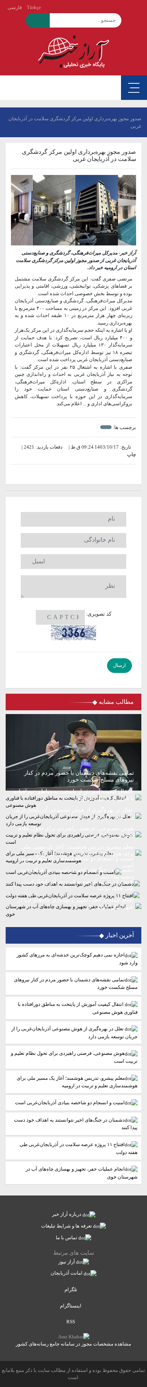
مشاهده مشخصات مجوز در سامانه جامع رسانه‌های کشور (73, 1344)
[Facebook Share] (70, 474)
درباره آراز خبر (67, 1214)
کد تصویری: (99, 614)
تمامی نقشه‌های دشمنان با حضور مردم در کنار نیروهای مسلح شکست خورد (76, 983)
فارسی (15, 7)
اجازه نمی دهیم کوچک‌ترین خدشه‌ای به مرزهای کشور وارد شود (77, 959)
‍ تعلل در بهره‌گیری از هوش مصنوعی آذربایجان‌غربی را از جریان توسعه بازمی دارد (74, 1032)
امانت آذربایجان (67, 1273)
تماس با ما (67, 1237)
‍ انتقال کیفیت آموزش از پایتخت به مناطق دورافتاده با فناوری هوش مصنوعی (78, 1008)
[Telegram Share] (62, 474)
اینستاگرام (71, 1306)
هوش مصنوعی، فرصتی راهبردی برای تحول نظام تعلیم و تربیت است (74, 1057)
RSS (71, 1321)
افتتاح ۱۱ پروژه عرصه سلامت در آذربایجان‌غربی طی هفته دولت (79, 1148)
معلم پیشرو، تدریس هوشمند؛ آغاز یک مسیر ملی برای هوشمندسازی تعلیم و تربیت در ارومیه (77, 1082)
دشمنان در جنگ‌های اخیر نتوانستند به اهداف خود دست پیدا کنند (76, 1124)
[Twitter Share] (85, 474)
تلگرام (71, 1289)
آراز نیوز (67, 1261)
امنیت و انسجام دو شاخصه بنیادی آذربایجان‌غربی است (70, 1102)
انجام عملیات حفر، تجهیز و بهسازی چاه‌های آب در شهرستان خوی (82, 1173)
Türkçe (34, 7)
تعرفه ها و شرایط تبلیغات (67, 1226)
